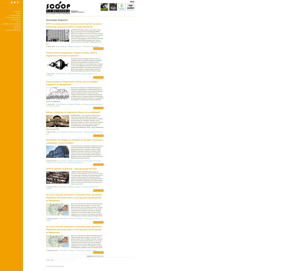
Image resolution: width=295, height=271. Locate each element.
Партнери (16, 28)
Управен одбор (14, 15)
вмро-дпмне (87, 46)
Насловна (16, 11)
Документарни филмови (11, 24)
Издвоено (71, 46)
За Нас (18, 13)
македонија (87, 104)
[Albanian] (131, 2)
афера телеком (93, 160)
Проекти (17, 26)
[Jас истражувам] (104, 7)
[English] (133, 2)
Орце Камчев (99, 104)
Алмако (86, 160)
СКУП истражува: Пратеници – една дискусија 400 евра (71, 169)
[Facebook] (12, 2)
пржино (48, 133)
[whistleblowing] (122, 7)
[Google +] (15, 2)
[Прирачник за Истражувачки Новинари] (113, 7)
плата (96, 186)
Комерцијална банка (51, 162)
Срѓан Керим (56, 106)
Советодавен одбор (13, 17)
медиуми (90, 73)
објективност (100, 132)
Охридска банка (79, 162)
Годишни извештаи (13, 30)
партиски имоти (95, 46)
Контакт (48, 260)
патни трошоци (89, 218)
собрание (48, 220)
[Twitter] (18, 2)
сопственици (49, 75)
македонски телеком (62, 162)
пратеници (48, 188)
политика (95, 73)
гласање (87, 186)
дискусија (91, 186)
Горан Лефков (63, 160)
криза (85, 73)
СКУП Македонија (61, 46)
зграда (99, 160)
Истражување (15, 20)
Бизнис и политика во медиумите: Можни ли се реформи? (73, 112)
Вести (18, 22)
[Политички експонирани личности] (130, 7)
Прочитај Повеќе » (98, 48)
